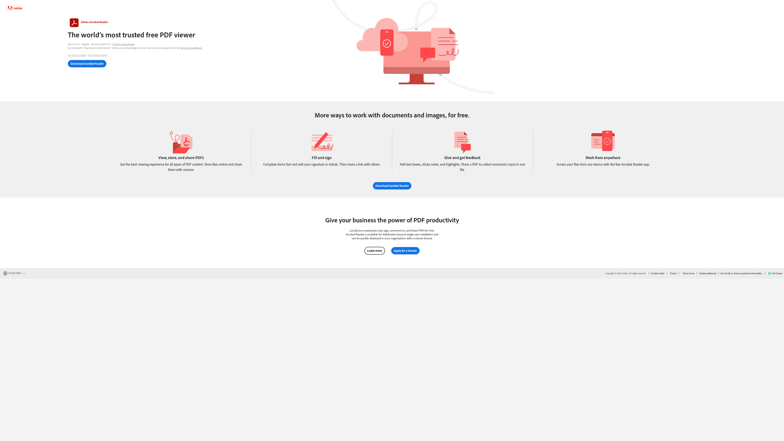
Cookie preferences (707, 273)
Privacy (673, 273)
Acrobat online (657, 273)
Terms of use (688, 273)
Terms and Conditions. (191, 47)
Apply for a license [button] (405, 251)
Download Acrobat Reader (87, 64)
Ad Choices (777, 273)
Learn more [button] (374, 251)
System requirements (123, 44)
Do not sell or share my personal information (741, 273)
